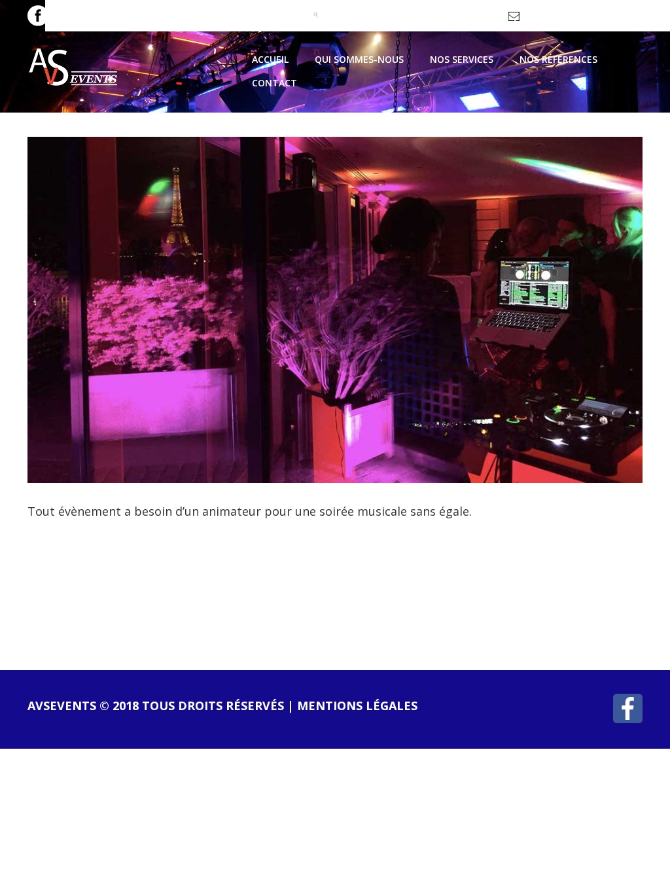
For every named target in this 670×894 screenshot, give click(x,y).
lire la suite (86, 577)
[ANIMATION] (335, 308)
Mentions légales (357, 705)
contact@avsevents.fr (567, 20)
